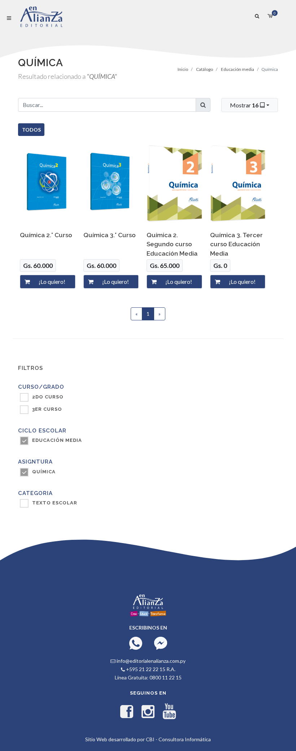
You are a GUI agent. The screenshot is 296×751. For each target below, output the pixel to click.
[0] (270, 15)
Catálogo (204, 69)
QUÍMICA (44, 471)
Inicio (183, 69)
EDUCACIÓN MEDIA (57, 440)
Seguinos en (148, 693)
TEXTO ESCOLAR (54, 502)
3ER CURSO (47, 409)
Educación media (237, 69)
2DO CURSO (48, 397)
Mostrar (244, 105)
